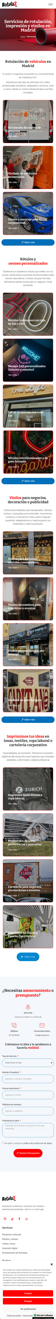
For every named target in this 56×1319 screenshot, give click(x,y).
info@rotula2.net (42, 1035)
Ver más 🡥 (13, 136)
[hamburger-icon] (50, 4)
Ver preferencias (28, 1309)
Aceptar (28, 1293)
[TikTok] (12, 1219)
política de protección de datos (37, 1143)
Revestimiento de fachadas (14, 1253)
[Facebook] (19, 1219)
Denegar (28, 1301)
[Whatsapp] (26, 1219)
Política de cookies (14, 1315)
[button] (51, 1264)
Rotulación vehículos (11, 1234)
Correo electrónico (11, 1088)
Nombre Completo (10, 1072)
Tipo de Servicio (9, 1056)
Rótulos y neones (10, 1239)
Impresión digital (9, 1248)
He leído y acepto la (28, 1143)
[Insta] (5, 1219)
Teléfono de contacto (11, 1104)
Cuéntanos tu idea (10, 1121)
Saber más (30, 956)
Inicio (23, 36)
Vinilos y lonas (8, 1243)
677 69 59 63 (14, 1035)
